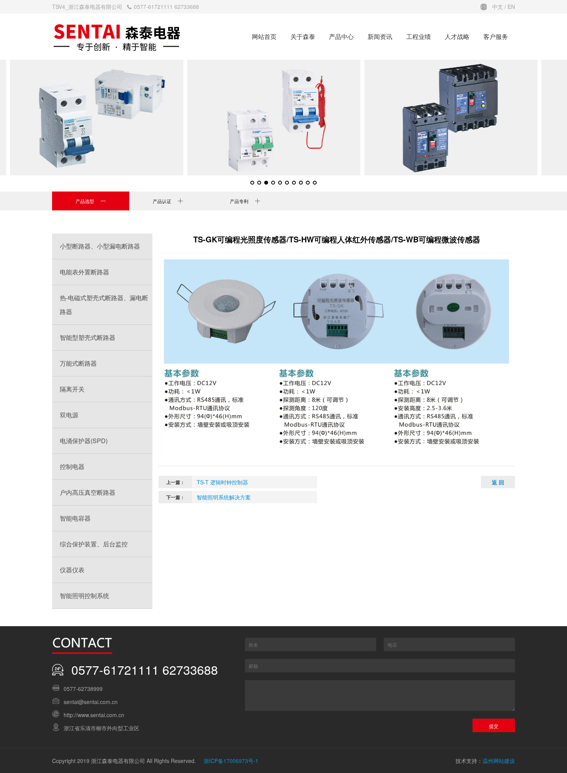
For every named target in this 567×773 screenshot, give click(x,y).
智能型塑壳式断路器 (87, 337)
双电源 (69, 414)
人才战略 (457, 36)
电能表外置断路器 (84, 271)
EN (511, 6)
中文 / (500, 6)
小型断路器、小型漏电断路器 (100, 246)
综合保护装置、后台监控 (94, 543)
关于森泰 (302, 36)
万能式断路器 (78, 363)
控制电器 (72, 466)
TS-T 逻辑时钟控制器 (222, 482)
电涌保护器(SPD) (84, 440)
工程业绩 (418, 36)
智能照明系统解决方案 (224, 497)
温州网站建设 (499, 761)
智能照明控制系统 (84, 595)
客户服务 (495, 36)
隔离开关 (72, 389)
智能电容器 (75, 518)
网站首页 (264, 36)
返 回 (498, 482)
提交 (493, 726)
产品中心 (341, 36)
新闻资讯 (380, 36)
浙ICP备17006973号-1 (231, 761)
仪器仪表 (72, 569)
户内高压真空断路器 (87, 492)
